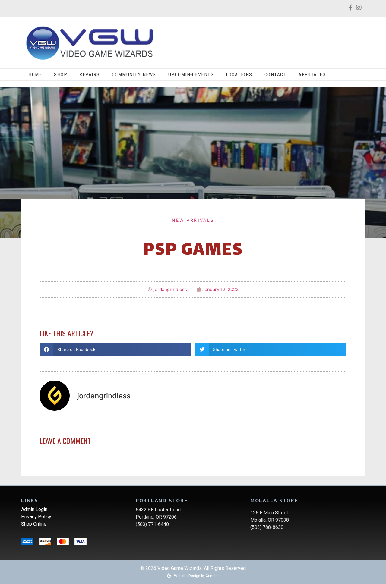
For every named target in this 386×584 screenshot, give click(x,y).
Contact (275, 74)
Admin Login (34, 509)
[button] (115, 349)
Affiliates (312, 74)
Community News (134, 74)
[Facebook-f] (350, 8)
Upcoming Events (191, 74)
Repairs (89, 74)
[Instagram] (359, 8)
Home (35, 74)
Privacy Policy (36, 517)
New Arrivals (193, 220)
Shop (60, 74)
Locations (239, 74)
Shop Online (33, 524)
